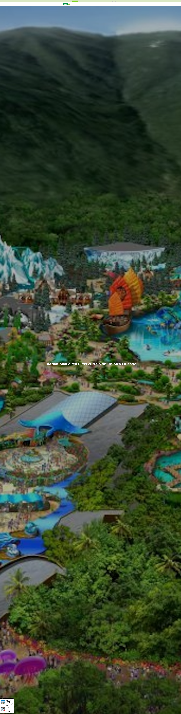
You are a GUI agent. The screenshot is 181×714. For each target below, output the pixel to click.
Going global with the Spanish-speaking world (9, 708)
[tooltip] (110, 1)
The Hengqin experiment (8, 701)
